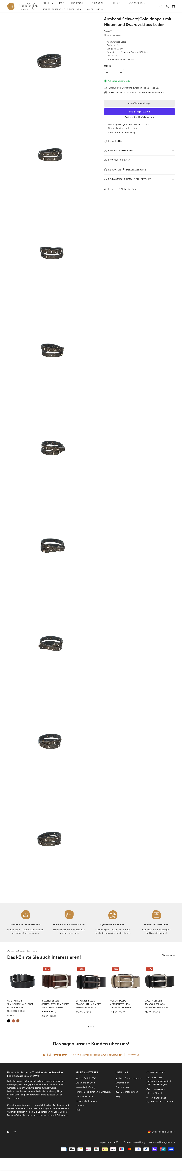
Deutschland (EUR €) (162, 1132)
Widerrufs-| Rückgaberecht (162, 1142)
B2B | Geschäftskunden (126, 1092)
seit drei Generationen (33, 929)
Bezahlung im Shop (85, 1082)
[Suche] (161, 6)
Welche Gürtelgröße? (86, 1078)
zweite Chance (123, 933)
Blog (117, 1096)
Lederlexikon (82, 1105)
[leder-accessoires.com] (22, 6)
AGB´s (117, 1142)
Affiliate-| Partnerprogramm (128, 1078)
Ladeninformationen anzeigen (122, 132)
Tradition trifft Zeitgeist (156, 933)
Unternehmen (122, 1082)
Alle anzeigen (168, 955)
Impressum (105, 1142)
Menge (107, 66)
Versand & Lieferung (85, 1087)
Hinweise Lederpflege (86, 1101)
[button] (173, 6)
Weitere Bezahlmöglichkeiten (139, 117)
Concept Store (122, 1087)
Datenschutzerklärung (134, 1142)
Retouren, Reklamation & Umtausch (93, 1092)
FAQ (78, 1110)
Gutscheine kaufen (85, 1096)
